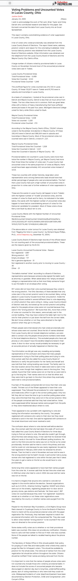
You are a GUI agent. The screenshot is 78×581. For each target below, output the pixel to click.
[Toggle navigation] (10, 3)
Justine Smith (17, 16)
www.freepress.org (24, 235)
